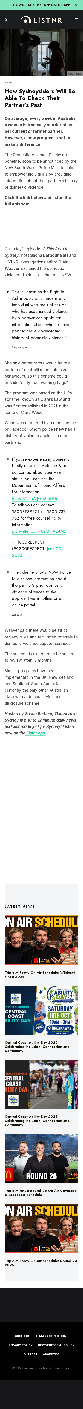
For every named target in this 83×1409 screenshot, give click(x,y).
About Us (22, 1336)
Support (31, 1354)
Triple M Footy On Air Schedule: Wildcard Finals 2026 (40, 974)
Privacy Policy (21, 1345)
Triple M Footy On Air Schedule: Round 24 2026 (41, 1263)
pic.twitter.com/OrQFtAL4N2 (39, 531)
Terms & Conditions (51, 1336)
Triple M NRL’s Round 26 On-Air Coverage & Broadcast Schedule (41, 1193)
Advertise (51, 1354)
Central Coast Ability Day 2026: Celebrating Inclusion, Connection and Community (37, 1046)
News (8, 83)
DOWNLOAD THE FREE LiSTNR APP (41, 5)
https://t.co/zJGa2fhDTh (34, 498)
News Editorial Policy (56, 1345)
